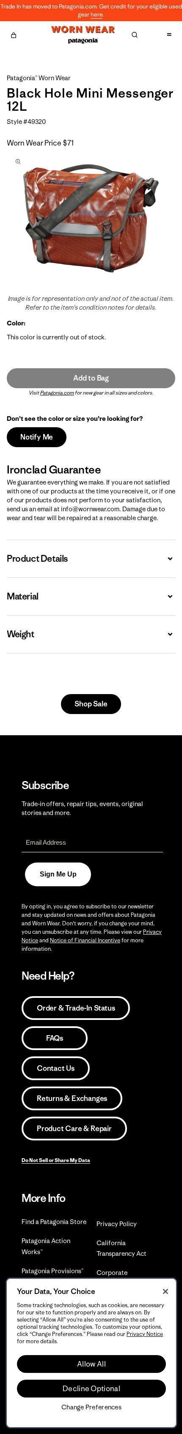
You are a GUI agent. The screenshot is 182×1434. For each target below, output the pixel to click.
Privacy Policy (117, 1224)
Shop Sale (90, 704)
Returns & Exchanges (72, 1098)
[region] (91, 1353)
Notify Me (36, 437)
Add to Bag (91, 378)
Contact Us (55, 1068)
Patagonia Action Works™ (46, 1246)
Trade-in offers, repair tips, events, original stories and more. (82, 808)
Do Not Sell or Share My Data (56, 1160)
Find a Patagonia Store (54, 1222)
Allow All (91, 1364)
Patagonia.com (57, 392)
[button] (13, 34)
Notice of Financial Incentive (85, 940)
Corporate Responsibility (117, 1278)
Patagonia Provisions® (52, 1271)
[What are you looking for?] (134, 34)
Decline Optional (91, 1388)
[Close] (165, 1291)
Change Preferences (91, 1407)
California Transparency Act (121, 1248)
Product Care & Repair (74, 1128)
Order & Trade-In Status (76, 1008)
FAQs (54, 1038)
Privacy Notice (145, 1334)
